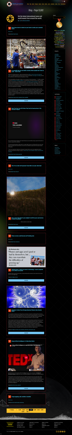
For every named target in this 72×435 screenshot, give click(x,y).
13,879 (20, 410)
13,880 (23, 410)
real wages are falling (36, 75)
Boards (33, 4)
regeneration (56, 44)
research (60, 44)
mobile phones (18, 242)
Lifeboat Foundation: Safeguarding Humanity (15, 4)
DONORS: (43, 424)
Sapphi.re (22, 431)
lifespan (55, 42)
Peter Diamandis (57, 56)
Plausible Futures (58, 152)
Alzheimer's (59, 30)
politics (56, 43)
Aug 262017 (10, 28)
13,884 (38, 410)
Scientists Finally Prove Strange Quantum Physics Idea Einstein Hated (27, 310)
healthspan (61, 38)
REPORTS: (30, 425)
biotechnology (57, 34)
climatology (57, 82)
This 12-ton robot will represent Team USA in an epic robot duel (26, 166)
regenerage (62, 43)
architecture (57, 66)
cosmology (56, 85)
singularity (63, 44)
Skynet (56, 61)
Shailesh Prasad (13, 34)
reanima (58, 43)
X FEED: (18, 424)
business (56, 80)
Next (27, 411)
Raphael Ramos (59, 125)
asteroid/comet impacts (59, 67)
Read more (10, 31)
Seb (56, 131)
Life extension (61, 40)
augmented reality (58, 69)
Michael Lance (58, 133)
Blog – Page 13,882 (36, 10)
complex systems (58, 83)
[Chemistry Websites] (59, 23)
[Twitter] (59, 431)
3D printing (17, 154)
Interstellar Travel (63, 39)
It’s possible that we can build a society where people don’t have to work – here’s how (28, 71)
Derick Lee (58, 121)
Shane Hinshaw (59, 123)
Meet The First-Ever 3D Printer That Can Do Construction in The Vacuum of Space (26, 109)
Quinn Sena (58, 101)
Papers (43, 4)
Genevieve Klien (59, 96)
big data (56, 72)
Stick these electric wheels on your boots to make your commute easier (27, 28)
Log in (20, 21)
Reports (40, 4)
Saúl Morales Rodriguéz (58, 99)
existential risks (56, 36)
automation (57, 70)
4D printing (56, 55)
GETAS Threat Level (10, 424)
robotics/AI (17, 171)
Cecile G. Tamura (59, 118)
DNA (55, 57)
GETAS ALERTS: (56, 422)
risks (61, 44)
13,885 (42, 410)
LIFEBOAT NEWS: (31, 422)
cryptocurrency (60, 35)
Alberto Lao (58, 122)
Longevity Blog (57, 148)
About (28, 4)
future (61, 36)
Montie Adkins (58, 135)
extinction (59, 36)
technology (62, 45)
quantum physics (31, 329)
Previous (12, 410)
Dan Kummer (12, 402)
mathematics (22, 329)
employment (20, 97)
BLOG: (30, 424)
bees (55, 71)
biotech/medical (17, 402)
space (34, 329)
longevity (59, 42)
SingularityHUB (57, 153)
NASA (61, 42)
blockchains (57, 79)
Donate (46, 4)
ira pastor (56, 40)
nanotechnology (21, 402)
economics (17, 97)
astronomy (56, 68)
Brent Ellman (58, 130)
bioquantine (61, 31)
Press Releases (63, 4)
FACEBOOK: (18, 422)
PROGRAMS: (55, 425)
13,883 (35, 410)
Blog (30, 4)
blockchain (63, 34)
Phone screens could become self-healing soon (23, 236)
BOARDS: (55, 424)
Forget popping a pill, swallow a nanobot (21, 397)
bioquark (58, 33)
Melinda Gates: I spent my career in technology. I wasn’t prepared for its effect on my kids (27, 270)
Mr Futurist (56, 149)
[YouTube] (62, 431)
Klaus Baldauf (58, 117)
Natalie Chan (58, 126)
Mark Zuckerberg (57, 62)
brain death (55, 35)
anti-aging (63, 30)
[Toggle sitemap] (62, 1)
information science (18, 329)
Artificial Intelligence (58, 31)
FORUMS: (43, 427)
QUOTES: (55, 427)
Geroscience (57, 147)
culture (62, 35)
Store (59, 4)
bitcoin (60, 34)
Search (64, 17)
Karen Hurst (58, 109)
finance (23, 97)
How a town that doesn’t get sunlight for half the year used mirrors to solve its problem (27, 218)
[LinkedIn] (60, 431)
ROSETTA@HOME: (19, 427)
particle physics (27, 329)
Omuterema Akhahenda (58, 115)
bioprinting (56, 76)
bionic (56, 75)
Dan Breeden (58, 103)
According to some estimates (32, 81)
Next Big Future (57, 151)
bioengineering (57, 73)
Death (64, 35)
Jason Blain (58, 134)
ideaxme (55, 39)
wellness (62, 47)
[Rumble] (64, 431)
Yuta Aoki (57, 119)
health (56, 38)
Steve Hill (57, 129)
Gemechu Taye (58, 107)
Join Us (49, 4)
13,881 (27, 410)
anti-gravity (57, 65)
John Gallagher (13, 277)
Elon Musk (56, 59)
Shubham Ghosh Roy (59, 100)
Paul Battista (58, 105)
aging (55, 30)
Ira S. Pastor (58, 137)
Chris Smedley (58, 138)
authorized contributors (26, 21)
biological (56, 74)
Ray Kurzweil (57, 58)
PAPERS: (30, 427)
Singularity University (58, 60)
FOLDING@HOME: (44, 425)
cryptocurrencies (57, 89)
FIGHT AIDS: (18, 425)
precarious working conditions (18, 80)
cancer (58, 35)
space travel (20, 154)
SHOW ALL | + (56, 140)
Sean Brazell (58, 127)
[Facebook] (57, 431)
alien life (56, 64)
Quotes (56, 4)
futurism (17, 34)
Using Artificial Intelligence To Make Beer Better (23, 341)
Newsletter (52, 4)
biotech (61, 33)
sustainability (26, 97)
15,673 (23, 411)
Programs (36, 4)
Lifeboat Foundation (12, 431)
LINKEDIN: (43, 422)
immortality (58, 39)
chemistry (56, 81)
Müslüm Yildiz (12, 385)
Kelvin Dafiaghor (59, 108)
